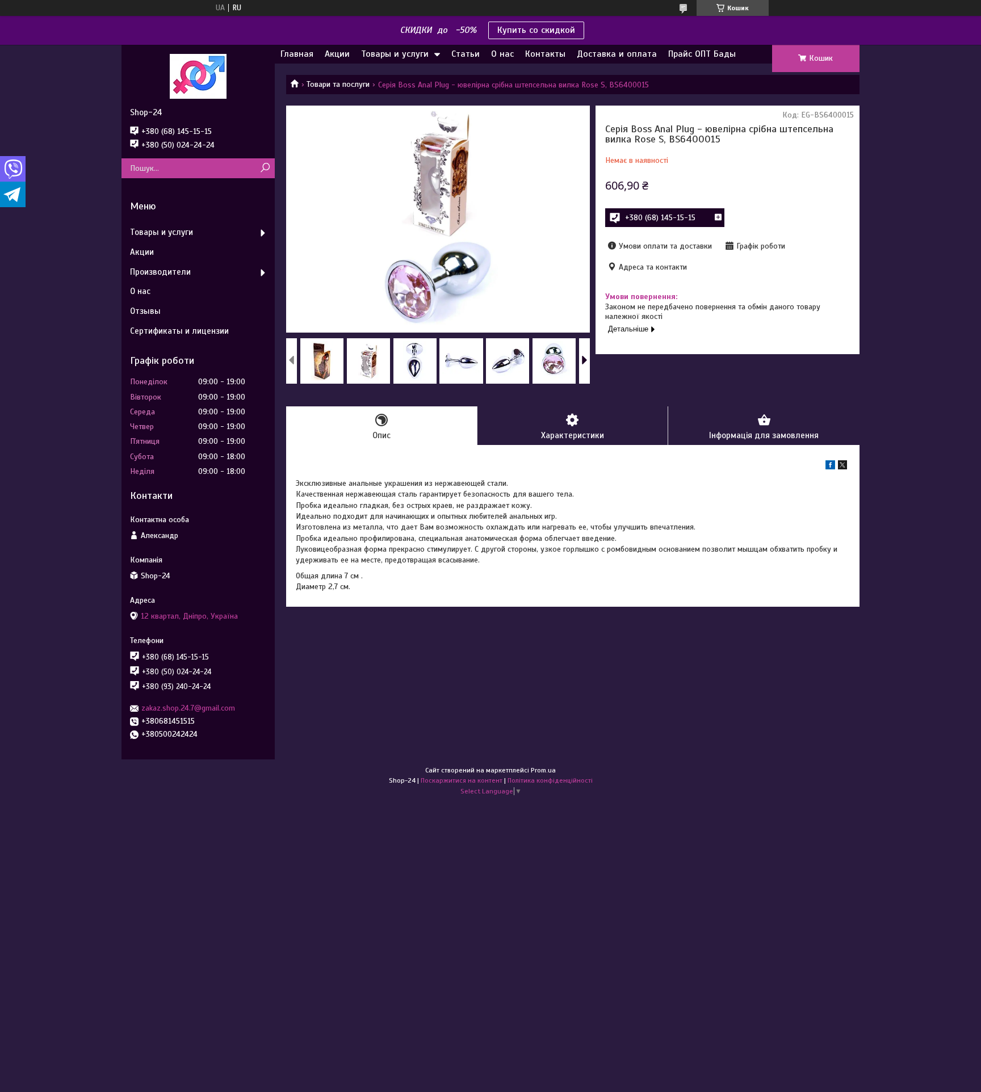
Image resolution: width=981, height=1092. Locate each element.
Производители (160, 272)
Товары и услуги (395, 54)
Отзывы (145, 311)
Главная (296, 54)
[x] (842, 467)
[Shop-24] (198, 76)
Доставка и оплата (617, 54)
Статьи (465, 54)
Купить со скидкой (536, 30)
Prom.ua (543, 770)
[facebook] (830, 467)
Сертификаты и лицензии (179, 331)
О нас (502, 54)
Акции (337, 54)
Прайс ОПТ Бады (702, 54)
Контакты (545, 54)
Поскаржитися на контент (461, 780)
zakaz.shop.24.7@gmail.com (188, 708)
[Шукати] (265, 168)
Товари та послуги (338, 84)
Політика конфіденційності (550, 780)
